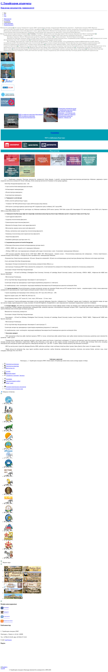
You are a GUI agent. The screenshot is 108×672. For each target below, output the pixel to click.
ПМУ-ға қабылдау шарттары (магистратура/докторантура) (26, 116)
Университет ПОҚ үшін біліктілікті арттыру (30, 50)
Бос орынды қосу (70, 47)
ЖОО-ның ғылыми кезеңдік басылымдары (53, 43)
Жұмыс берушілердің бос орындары (53, 47)
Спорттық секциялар (57, 46)
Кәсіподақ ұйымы (76, 50)
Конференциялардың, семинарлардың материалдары (46, 40)
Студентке (7, 20)
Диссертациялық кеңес (10, 40)
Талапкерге (7, 22)
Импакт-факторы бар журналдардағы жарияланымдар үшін (83, 43)
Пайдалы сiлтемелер (9, 392)
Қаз (5, 13)
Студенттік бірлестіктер (10, 46)
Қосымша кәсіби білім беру (95, 49)
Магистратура (69, 34)
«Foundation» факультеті (59, 29)
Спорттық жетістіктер (44, 46)
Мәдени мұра (6, 562)
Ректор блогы (44, 38)
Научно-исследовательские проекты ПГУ (16, 44)
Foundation (55, 133)
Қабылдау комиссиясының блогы (57, 38)
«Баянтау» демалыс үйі (46, 37)
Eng (5, 16)
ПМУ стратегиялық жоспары (42, 27)
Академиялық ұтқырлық (83, 47)
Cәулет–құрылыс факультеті (41, 30)
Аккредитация (55, 27)
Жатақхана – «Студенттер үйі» (84, 35)
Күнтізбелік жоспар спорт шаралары (82, 46)
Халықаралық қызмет (10, 43)
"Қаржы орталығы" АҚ (62, 37)
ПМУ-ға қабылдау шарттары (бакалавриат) (30, 114)
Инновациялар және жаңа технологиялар (28, 43)
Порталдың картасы (6, 52)
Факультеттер (48, 29)
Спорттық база (67, 46)
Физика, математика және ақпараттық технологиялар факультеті (85, 29)
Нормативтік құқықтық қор (90, 50)
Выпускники (24, 47)
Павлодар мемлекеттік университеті (17, 8)
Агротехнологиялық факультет (71, 32)
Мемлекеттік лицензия (66, 27)
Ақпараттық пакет (96, 47)
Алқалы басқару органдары (11, 29)
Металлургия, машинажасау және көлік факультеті (18, 30)
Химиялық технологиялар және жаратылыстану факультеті (45, 32)
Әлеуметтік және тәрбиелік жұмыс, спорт (58, 44)
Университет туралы (27, 27)
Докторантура (78, 34)
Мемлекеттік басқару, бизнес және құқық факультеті (65, 30)
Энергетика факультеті (86, 30)
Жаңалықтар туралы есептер (12, 47)
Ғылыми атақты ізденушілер (36, 44)
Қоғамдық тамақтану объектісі (16, 37)
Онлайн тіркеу (35, 38)
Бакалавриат (61, 34)
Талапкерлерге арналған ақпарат (13, 35)
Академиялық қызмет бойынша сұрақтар (79, 38)
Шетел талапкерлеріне (88, 34)
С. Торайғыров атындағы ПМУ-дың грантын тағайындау (58, 35)
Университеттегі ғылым (100, 38)
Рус (5, 14)
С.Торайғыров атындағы (16, 3)
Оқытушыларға (8, 23)
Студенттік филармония (90, 44)
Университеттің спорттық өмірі (28, 46)
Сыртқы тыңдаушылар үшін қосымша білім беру (57, 50)
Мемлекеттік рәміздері (6, 27)
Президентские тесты (100, 46)
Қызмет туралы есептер (26, 29)
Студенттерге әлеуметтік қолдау (32, 35)
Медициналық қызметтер (32, 37)
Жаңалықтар (7, 19)
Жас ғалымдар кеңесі (23, 40)
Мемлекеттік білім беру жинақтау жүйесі (19, 38)
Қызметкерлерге (9, 25)
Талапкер (33, 34)
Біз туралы (18, 27)
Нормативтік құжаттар (38, 49)
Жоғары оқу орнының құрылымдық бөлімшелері (14, 34)
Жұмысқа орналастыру (36, 47)
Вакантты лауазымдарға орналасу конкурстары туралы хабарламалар (66, 49)
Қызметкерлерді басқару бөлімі (23, 49)
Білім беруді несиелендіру (76, 37)
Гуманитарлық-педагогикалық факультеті (16, 32)
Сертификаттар (38, 29)
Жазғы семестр (8, 49)
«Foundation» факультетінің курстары (46, 34)
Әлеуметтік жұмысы (76, 44)
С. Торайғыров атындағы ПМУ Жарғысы (85, 27)
